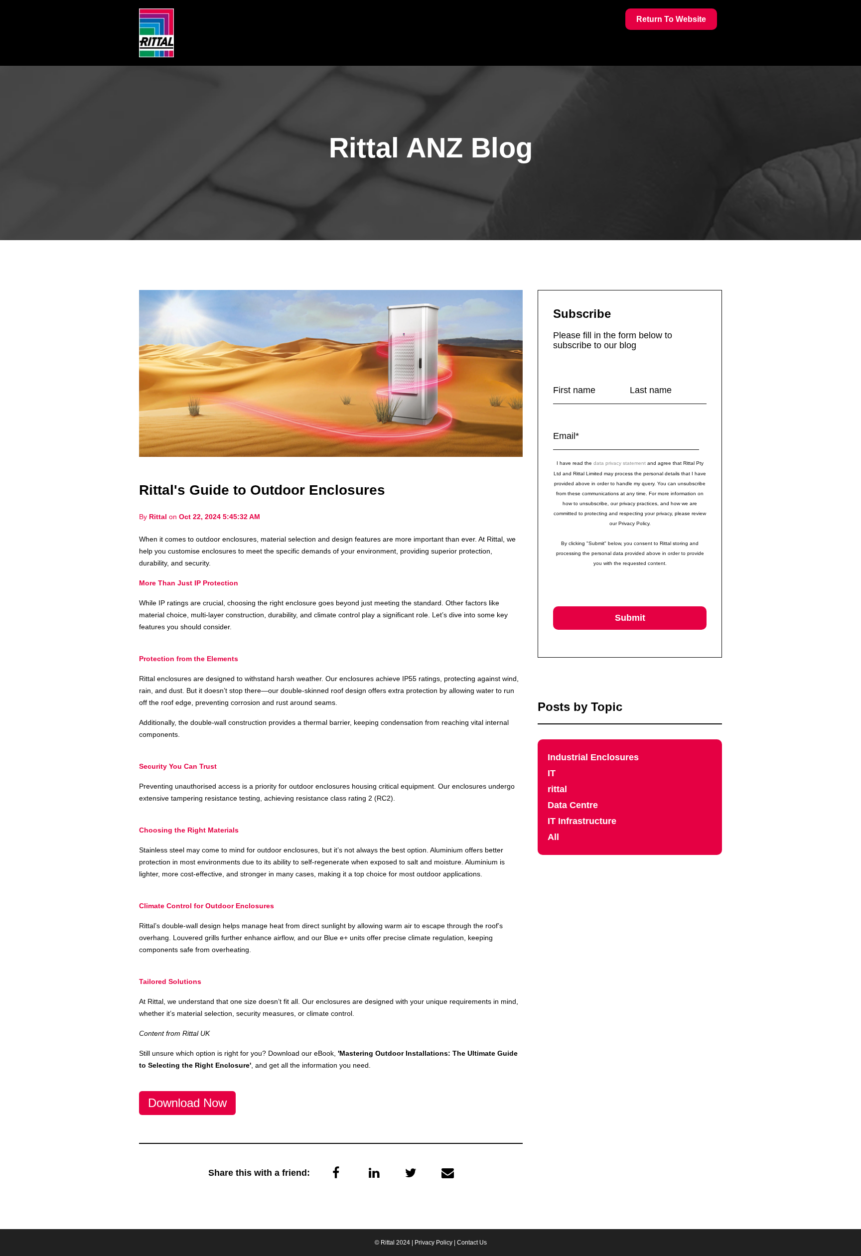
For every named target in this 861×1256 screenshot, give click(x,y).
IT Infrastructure (582, 821)
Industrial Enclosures (593, 757)
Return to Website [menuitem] (671, 19)
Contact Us (472, 1242)
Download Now (187, 1103)
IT (552, 773)
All (553, 837)
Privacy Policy (433, 1242)
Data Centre (573, 805)
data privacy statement (619, 463)
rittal (557, 789)
